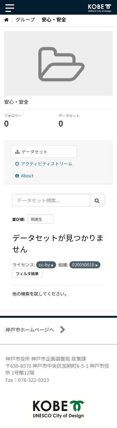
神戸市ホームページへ (29, 329)
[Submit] (97, 200)
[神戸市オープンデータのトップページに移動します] (100, 8)
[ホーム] (6, 19)
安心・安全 (54, 19)
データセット (34, 151)
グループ (25, 19)
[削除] (52, 265)
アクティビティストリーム (46, 163)
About (26, 175)
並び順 (18, 219)
